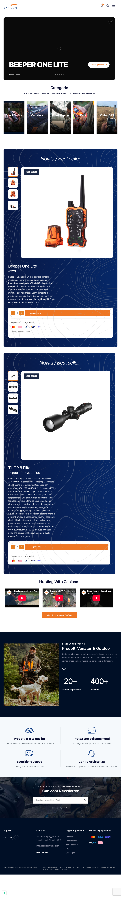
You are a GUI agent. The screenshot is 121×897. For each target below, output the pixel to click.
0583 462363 (42, 853)
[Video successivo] (18, 74)
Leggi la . (62, 808)
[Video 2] (57, 74)
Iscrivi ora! (85, 801)
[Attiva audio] (110, 22)
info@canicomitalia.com (47, 846)
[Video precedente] (11, 74)
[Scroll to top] (115, 877)
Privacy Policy (65, 808)
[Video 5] (63, 74)
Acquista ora (35, 313)
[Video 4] (61, 74)
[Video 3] (59, 74)
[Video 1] (55, 74)
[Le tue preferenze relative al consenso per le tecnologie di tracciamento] (4, 893)
